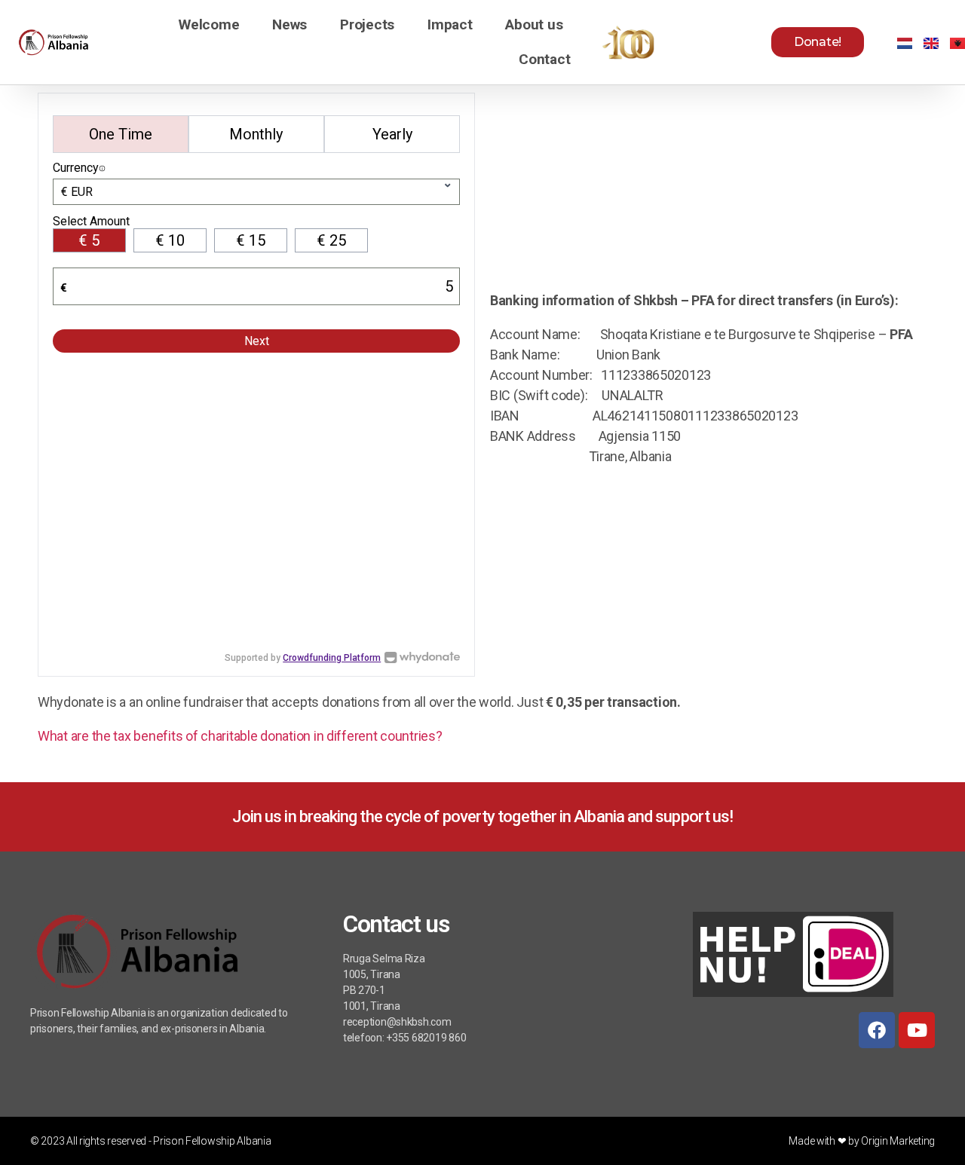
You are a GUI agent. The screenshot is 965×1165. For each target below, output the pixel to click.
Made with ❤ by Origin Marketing (862, 1141)
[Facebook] (877, 1030)
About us (533, 24)
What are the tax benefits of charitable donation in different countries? (240, 736)
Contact (544, 59)
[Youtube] (917, 1030)
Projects (367, 24)
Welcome (209, 24)
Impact (449, 24)
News (289, 24)
